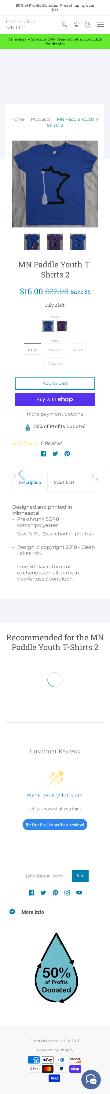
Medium (55, 349)
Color (55, 317)
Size (55, 340)
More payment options (55, 414)
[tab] (30, 482)
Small (33, 349)
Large (77, 349)
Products (40, 119)
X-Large (55, 363)
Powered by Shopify (55, 1050)
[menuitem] (64, 25)
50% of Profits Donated (37, 5)
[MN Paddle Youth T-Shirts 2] (55, 184)
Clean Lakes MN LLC (20, 24)
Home (17, 119)
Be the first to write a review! (55, 825)
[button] (64, 25)
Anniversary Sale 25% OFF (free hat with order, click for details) (55, 41)
